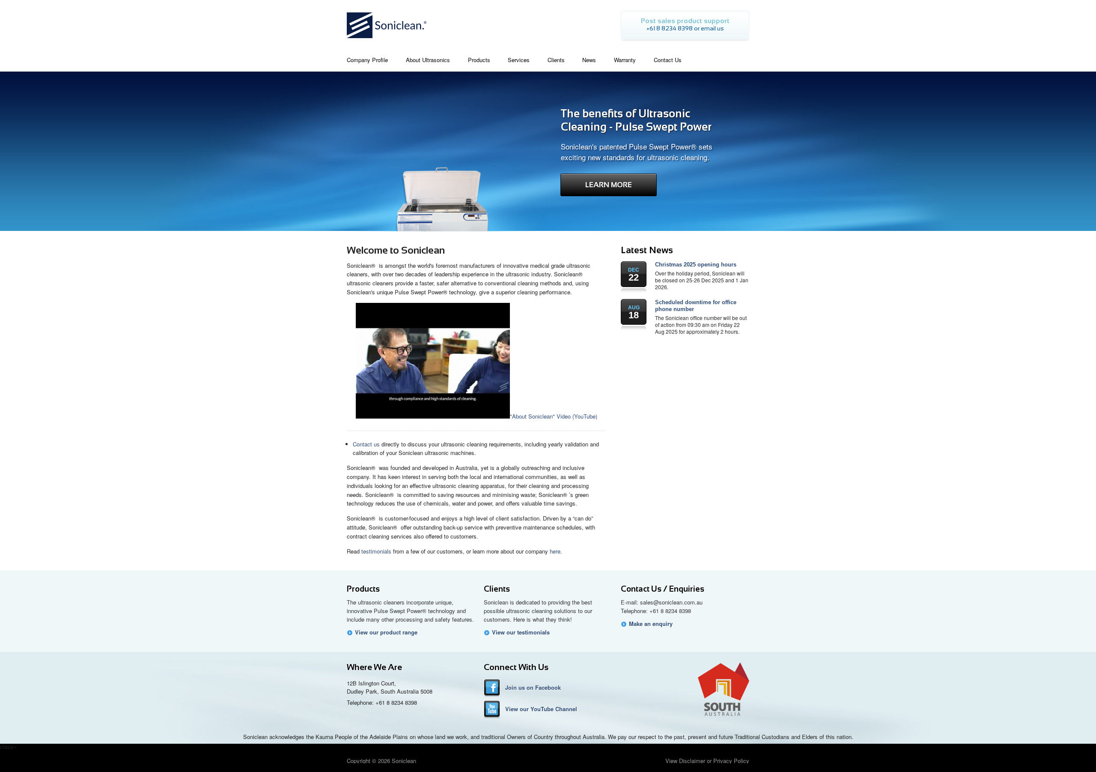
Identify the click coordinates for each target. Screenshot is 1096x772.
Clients (497, 588)
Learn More (608, 185)
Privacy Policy (731, 761)
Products (363, 588)
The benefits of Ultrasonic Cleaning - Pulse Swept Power (636, 120)
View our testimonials (521, 632)
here (555, 551)
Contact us (366, 444)
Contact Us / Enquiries (662, 588)
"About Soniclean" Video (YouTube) (553, 416)
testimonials (376, 551)
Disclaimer (692, 761)
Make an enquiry (651, 623)
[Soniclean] (386, 40)
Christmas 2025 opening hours (695, 264)
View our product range (386, 632)
